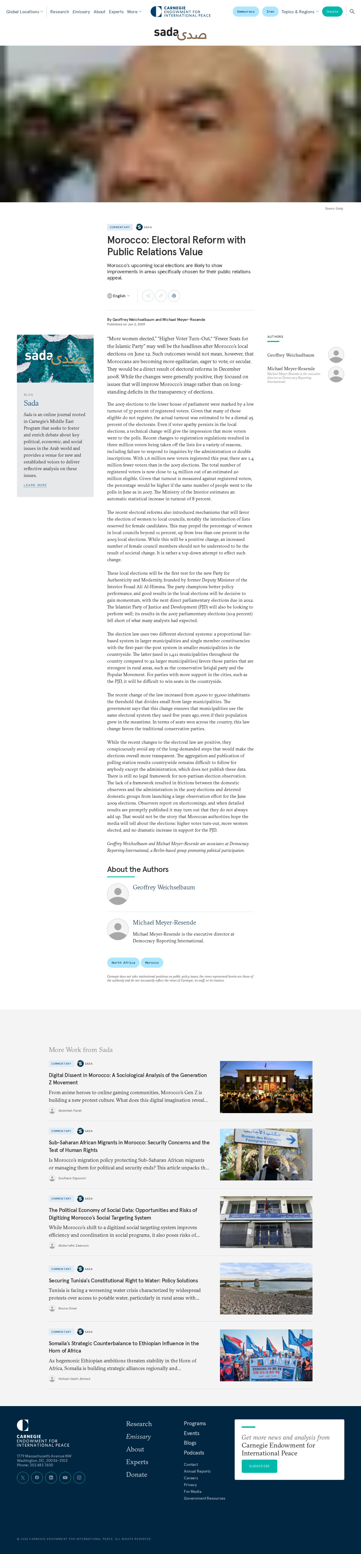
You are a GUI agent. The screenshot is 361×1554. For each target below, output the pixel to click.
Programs (195, 1423)
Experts (116, 11)
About (99, 11)
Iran (270, 11)
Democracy (246, 11)
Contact (191, 1464)
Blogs (190, 1442)
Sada (148, 227)
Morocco (152, 962)
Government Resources (204, 1498)
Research (59, 11)
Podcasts (194, 1452)
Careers (191, 1477)
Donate (332, 11)
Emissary (81, 11)
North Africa (123, 962)
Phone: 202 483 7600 (35, 1465)
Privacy (190, 1484)
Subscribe (259, 1466)
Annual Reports (197, 1471)
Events (191, 1433)
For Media (192, 1491)
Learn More (35, 485)
